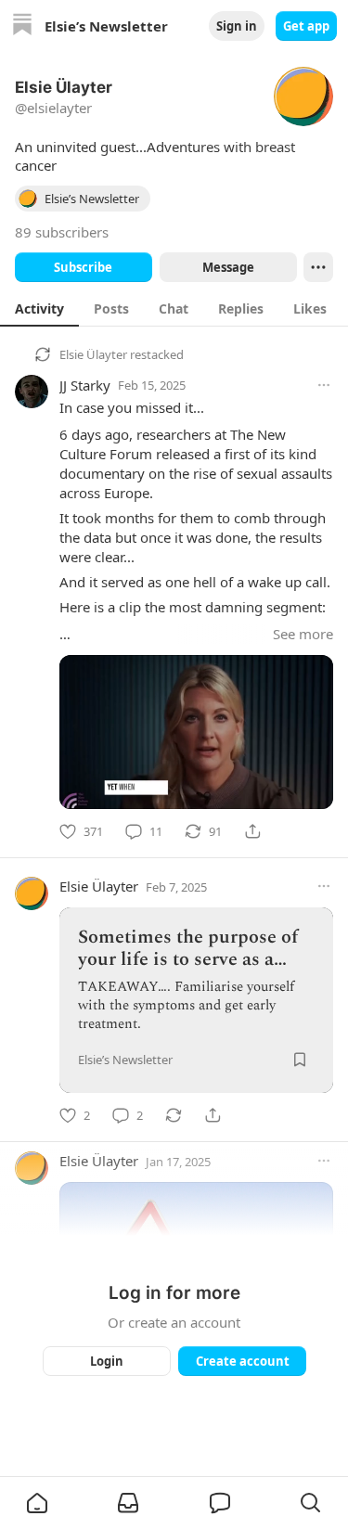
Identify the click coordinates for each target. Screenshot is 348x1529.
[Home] (22, 26)
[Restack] (173, 1115)
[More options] (324, 385)
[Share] (252, 831)
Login (106, 1361)
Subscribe (83, 267)
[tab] (39, 308)
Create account (242, 1361)
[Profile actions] (318, 267)
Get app (306, 26)
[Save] (300, 1059)
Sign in (236, 26)
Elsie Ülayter (93, 354)
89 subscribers (62, 232)
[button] (37, 1503)
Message (227, 267)
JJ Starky (84, 385)
